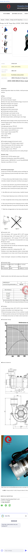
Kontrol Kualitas (17, 13)
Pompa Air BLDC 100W (11, 490)
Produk (7, 19)
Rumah (2, 19)
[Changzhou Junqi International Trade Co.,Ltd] (8, 7)
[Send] (26, 550)
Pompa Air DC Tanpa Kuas (16, 19)
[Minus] (26, 516)
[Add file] (2, 550)
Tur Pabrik (6, 13)
